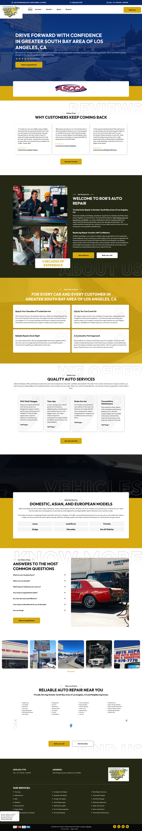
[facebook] (114, 827)
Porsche (107, 524)
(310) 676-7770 (77, 2)
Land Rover (71, 524)
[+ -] (71, 727)
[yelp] (123, 827)
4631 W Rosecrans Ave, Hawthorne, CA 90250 (30, 2)
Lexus (35, 524)
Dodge (35, 529)
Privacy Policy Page (6, 819)
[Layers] (126, 720)
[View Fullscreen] (15, 727)
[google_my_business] (127, 827)
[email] (118, 827)
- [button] (15, 723)
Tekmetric (88, 826)
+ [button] (15, 720)
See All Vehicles (107, 529)
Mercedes (71, 529)
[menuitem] (31, 9)
